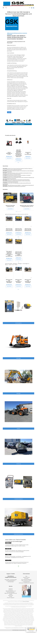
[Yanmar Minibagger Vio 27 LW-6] (9, 146)
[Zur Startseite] (19, 6)
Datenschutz (10, 595)
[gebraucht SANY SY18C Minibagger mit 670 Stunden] (28, 271)
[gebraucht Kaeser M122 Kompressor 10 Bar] (10, 202)
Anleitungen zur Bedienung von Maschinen (26, 582)
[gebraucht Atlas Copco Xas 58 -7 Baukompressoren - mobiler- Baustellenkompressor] (18, 243)
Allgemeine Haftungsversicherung (11, 593)
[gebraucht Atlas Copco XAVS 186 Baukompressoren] (9, 220)
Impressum (11, 589)
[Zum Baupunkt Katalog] (26, 597)
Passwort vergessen (10, 597)
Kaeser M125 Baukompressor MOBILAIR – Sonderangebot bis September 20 (20, 185)
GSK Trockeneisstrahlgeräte (26, 579)
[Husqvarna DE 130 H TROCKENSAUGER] (28, 143)
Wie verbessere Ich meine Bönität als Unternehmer (16, 186)
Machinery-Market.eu (26, 601)
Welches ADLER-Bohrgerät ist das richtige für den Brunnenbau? (18, 179)
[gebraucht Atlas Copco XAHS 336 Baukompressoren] (28, 220)
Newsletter (11, 588)
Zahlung (10, 594)
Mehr (9, 112)
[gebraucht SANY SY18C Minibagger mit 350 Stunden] (9, 271)
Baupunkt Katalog (26, 577)
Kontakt (10, 596)
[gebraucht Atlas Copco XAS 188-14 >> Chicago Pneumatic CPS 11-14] (27, 202)
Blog (26, 576)
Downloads (26, 578)
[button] (31, 150)
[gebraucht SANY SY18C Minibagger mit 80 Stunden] (18, 270)
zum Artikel (9, 158)
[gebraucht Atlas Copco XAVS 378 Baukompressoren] (18, 220)
